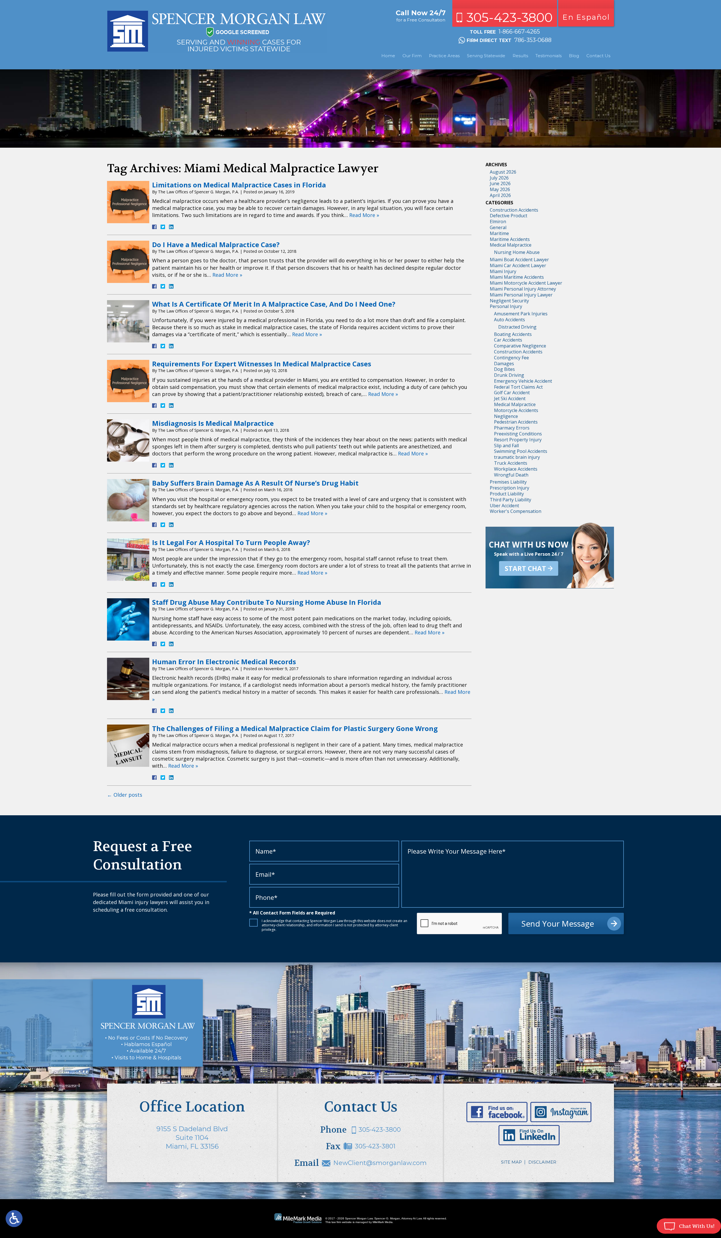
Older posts (124, 794)
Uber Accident (504, 505)
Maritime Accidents (510, 239)
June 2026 (500, 183)
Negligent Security (509, 301)
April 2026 (500, 195)
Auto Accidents (509, 319)
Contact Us (598, 55)
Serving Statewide (486, 55)
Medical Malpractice (510, 245)
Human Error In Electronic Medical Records (224, 661)
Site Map (511, 1162)
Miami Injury (503, 271)
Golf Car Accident (512, 392)
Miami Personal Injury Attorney (523, 289)
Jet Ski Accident (510, 398)
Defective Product (508, 215)
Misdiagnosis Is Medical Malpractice (213, 423)
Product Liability (507, 494)
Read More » (364, 215)
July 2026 (499, 178)
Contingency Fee (511, 358)
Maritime (499, 233)
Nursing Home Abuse (517, 252)
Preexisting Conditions (518, 434)
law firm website (341, 1222)
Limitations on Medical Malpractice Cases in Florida (239, 184)
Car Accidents (508, 340)
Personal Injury (506, 306)
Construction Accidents (514, 210)
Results (520, 55)
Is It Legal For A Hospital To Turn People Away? (231, 542)
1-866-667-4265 (519, 31)
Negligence (506, 416)
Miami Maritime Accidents (517, 277)
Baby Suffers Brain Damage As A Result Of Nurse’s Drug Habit (255, 483)
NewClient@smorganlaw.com (380, 1163)
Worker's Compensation (515, 511)
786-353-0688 (532, 40)
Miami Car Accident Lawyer (518, 265)
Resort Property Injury (518, 440)
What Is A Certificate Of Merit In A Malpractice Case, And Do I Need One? (273, 304)
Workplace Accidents (515, 469)
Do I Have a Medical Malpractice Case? (216, 244)
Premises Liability (508, 482)
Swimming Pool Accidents (520, 451)
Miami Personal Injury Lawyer (521, 295)
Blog (574, 55)
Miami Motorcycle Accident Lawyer (526, 283)
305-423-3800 (509, 17)
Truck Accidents (510, 463)
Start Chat (525, 568)
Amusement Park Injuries (521, 314)
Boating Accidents (513, 334)
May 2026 (500, 189)
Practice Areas (444, 55)
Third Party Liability (510, 500)
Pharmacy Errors (511, 428)
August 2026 (503, 172)
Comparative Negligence (520, 346)
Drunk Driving (509, 375)
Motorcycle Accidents (516, 410)
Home (388, 55)
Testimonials (548, 55)
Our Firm (412, 55)
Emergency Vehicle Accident (523, 381)
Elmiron (498, 221)
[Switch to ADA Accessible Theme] (14, 1218)
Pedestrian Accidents (516, 422)
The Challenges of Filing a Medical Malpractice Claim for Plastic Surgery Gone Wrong (295, 728)
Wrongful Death (511, 475)
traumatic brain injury (517, 457)
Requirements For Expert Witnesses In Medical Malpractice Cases (261, 363)
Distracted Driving (517, 327)
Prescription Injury (509, 488)
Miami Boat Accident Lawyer (519, 259)
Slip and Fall (506, 445)
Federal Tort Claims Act (518, 387)
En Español (586, 17)
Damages (504, 363)
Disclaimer (542, 1162)
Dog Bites (504, 369)
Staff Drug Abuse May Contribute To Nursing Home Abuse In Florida (266, 602)
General (498, 227)
